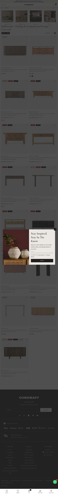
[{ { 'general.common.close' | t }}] (55, 229)
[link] (7, 491)
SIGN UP (42, 260)
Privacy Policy (41, 254)
